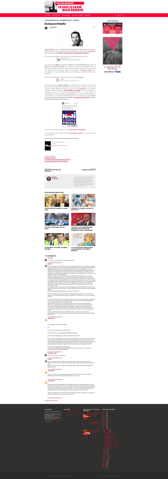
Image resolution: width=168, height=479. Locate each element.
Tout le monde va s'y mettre (72, 90)
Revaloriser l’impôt (50, 158)
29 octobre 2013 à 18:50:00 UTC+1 (55, 351)
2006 (105, 467)
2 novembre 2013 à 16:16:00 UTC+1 (55, 397)
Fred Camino (51, 353)
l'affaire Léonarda (63, 85)
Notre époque (56, 15)
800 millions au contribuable (78, 129)
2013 (105, 428)
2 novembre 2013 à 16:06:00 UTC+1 (55, 379)
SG (48, 264)
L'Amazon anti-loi (108, 445)
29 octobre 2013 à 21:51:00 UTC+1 (55, 357)
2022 (105, 416)
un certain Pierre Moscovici (82, 97)
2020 (105, 419)
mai (106, 453)
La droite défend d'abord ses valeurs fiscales (57, 159)
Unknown (50, 318)
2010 (105, 462)
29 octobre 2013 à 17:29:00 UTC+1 (55, 317)
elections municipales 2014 (52, 20)
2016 (105, 424)
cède (57, 65)
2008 (105, 464)
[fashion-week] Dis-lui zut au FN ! (111, 446)
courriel (57, 419)
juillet (106, 450)
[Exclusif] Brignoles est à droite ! (111, 443)
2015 (105, 425)
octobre (106, 432)
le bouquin (82, 88)
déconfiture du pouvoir (76, 133)
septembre (107, 448)
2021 (105, 418)
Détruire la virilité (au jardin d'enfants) (53, 170)
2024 (105, 414)
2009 (105, 463)
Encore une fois (49, 49)
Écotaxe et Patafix (108, 435)
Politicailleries (66, 15)
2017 (105, 423)
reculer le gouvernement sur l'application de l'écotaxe (73, 53)
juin (106, 451)
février (106, 457)
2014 (105, 427)
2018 (105, 421)
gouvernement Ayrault (66, 20)
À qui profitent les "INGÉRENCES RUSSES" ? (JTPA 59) (95, 423)
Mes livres (87, 15)
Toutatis (50, 370)
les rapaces (76, 20)
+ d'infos (54, 143)
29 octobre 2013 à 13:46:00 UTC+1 (55, 262)
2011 (105, 460)
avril (106, 454)
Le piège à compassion (89, 169)
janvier (106, 458)
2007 (105, 466)
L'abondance (107, 444)
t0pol (49, 258)
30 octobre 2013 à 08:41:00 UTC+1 (55, 369)
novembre (107, 430)
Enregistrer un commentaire (51, 400)
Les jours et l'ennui (77, 15)
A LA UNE (48, 15)
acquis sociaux (87, 70)
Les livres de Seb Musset (72, 411)
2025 (105, 412)
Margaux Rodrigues (56, 421)
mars (106, 455)
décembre (107, 429)
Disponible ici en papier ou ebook (59, 145)
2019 (105, 420)
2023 (105, 415)
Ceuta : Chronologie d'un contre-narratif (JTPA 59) (95, 432)
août (106, 449)
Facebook (69, 415)
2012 (105, 459)
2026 (105, 411)
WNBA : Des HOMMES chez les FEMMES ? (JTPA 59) (95, 414)
